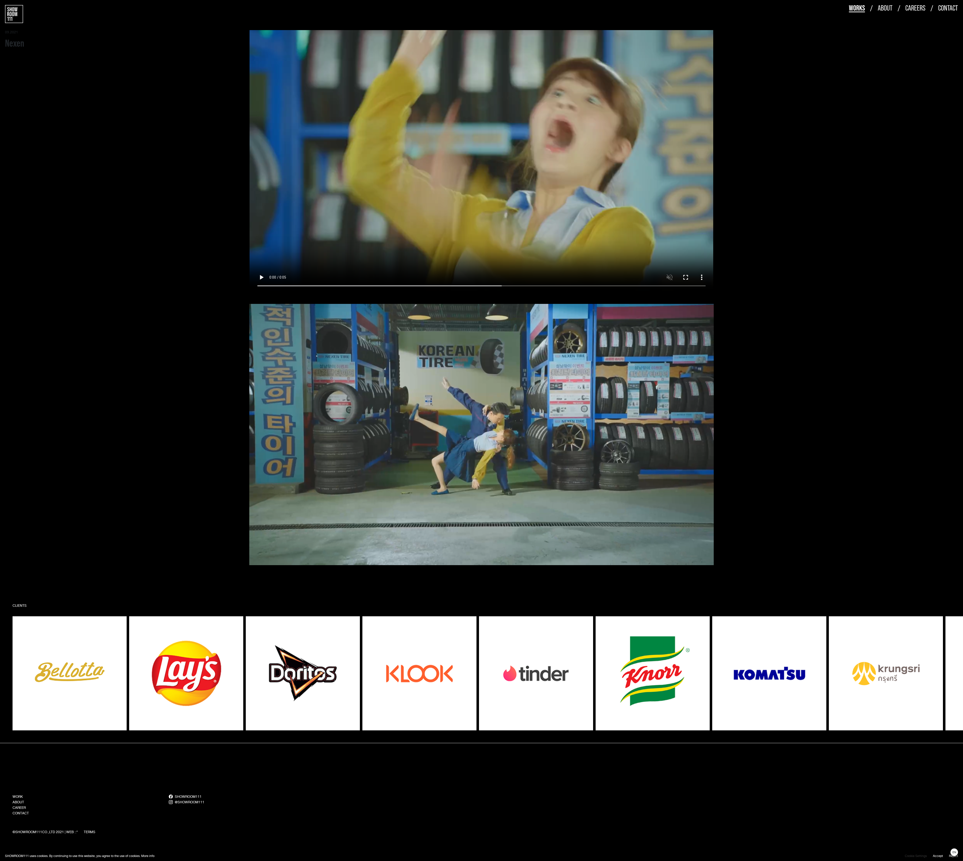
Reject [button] (953, 855)
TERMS (89, 832)
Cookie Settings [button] (916, 855)
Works (857, 8)
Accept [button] (938, 855)
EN (954, 852)
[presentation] (949, 672)
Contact (948, 8)
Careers (915, 8)
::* (76, 832)
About (885, 8)
